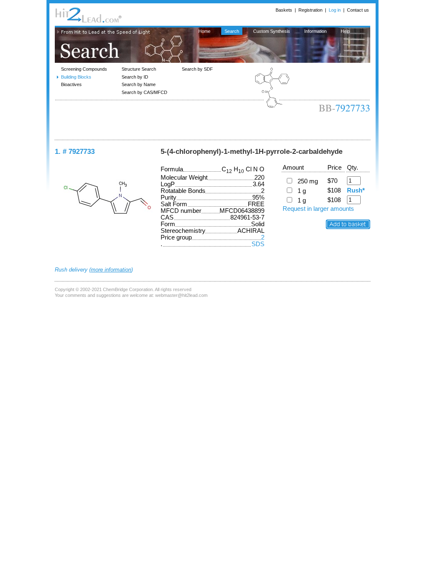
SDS (258, 244)
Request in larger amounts (318, 208)
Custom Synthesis (271, 31)
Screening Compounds (84, 69)
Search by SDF (197, 69)
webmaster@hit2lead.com (181, 295)
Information (315, 31)
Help (345, 31)
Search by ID (135, 76)
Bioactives (71, 84)
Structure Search (139, 69)
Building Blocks (76, 76)
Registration (310, 9)
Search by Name (139, 84)
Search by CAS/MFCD (144, 92)
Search (232, 31)
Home (204, 31)
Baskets (284, 9)
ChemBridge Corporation (128, 289)
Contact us (358, 9)
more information (111, 270)
